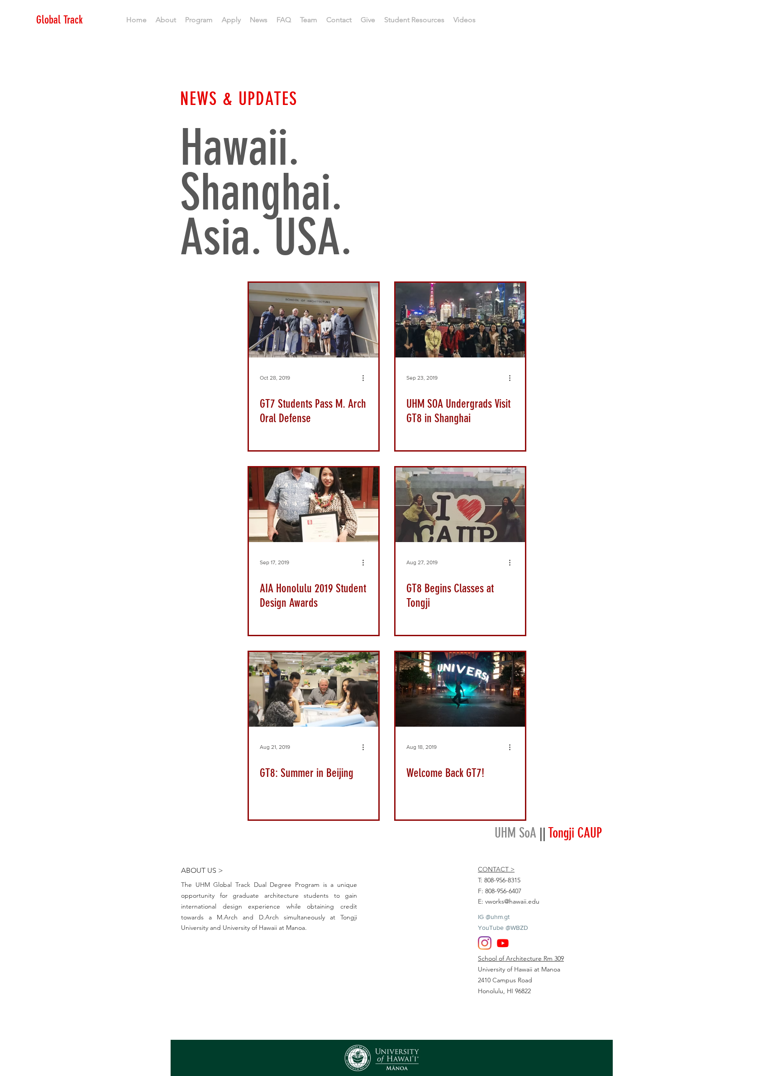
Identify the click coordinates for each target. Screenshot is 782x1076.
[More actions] (366, 377)
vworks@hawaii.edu (512, 901)
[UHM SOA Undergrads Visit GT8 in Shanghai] (460, 320)
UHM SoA (515, 833)
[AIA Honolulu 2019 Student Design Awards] (313, 504)
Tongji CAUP (575, 833)
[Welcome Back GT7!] (460, 689)
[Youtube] (503, 943)
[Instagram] (484, 943)
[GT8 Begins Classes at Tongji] (460, 504)
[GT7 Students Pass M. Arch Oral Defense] (313, 320)
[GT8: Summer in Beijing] (313, 689)
